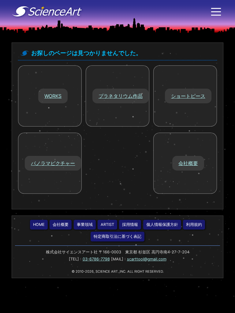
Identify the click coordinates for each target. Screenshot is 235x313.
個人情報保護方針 (162, 224)
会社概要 (61, 224)
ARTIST (107, 224)
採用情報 (130, 224)
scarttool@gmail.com (146, 259)
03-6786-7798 (96, 259)
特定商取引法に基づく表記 (117, 236)
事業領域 (85, 224)
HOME (39, 224)
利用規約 (194, 224)
